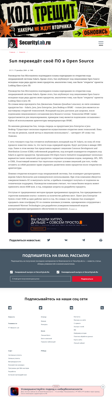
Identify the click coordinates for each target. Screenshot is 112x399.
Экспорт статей (79, 327)
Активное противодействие (17, 375)
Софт (10, 351)
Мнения (43, 321)
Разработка (12, 371)
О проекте (77, 323)
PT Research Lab (13, 328)
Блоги (43, 331)
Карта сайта (78, 340)
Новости (11, 317)
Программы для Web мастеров (18, 368)
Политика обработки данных (83, 336)
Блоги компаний (46, 338)
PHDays (43, 351)
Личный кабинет (79, 343)
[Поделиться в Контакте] (66, 240)
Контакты (77, 317)
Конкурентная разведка (16, 365)
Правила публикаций (48, 342)
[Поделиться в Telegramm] (83, 240)
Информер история (80, 333)
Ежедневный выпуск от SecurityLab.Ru (32, 272)
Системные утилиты (15, 355)
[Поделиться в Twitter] (48, 240)
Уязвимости (12, 323)
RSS (75, 330)
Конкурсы (44, 324)
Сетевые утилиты (14, 358)
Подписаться (87, 279)
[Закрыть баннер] (103, 387)
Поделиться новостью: (25, 240)
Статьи (43, 317)
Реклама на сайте (80, 320)
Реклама (56, 386)
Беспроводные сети (14, 362)
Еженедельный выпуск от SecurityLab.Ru (79, 272)
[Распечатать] (100, 240)
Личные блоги (45, 335)
